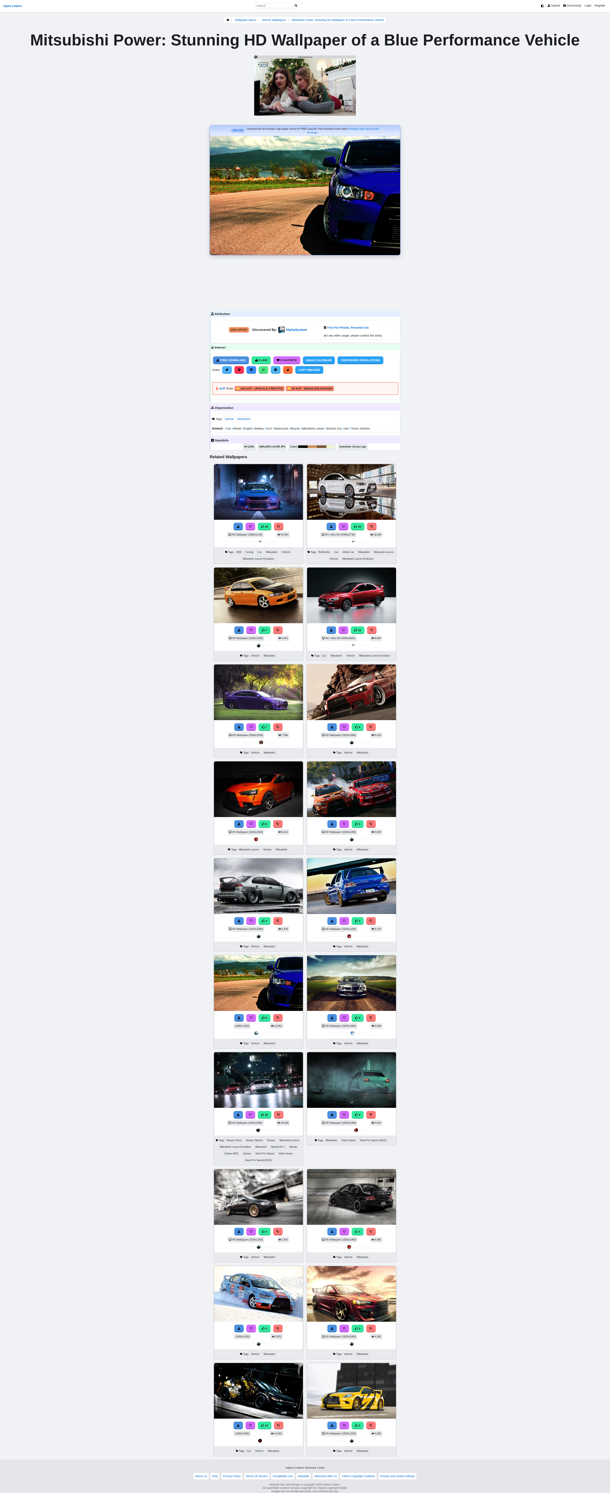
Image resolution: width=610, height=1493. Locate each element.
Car (228, 428)
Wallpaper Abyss (245, 20)
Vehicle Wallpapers (274, 20)
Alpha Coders (12, 6)
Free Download (232, 360)
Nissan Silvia (234, 1140)
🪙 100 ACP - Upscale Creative (259, 388)
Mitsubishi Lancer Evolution (258, 558)
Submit (555, 5)
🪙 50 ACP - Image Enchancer (309, 388)
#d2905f (312, 446)
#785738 (321, 446)
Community (573, 5)
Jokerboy (362, 1033)
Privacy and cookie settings (397, 1476)
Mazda (293, 1146)
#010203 (303, 446)
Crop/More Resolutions (360, 360)
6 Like (262, 360)
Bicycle (295, 428)
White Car (348, 552)
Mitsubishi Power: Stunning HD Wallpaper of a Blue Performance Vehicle (338, 20)
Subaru (247, 1153)
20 (359, 526)
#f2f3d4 (330, 446)
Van (346, 428)
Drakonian (269, 645)
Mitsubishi (243, 419)
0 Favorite (288, 360)
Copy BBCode (309, 370)
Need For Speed (264, 1153)
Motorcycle (281, 428)
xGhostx (269, 542)
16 (359, 630)
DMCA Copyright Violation (358, 1476)
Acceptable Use (283, 1476)
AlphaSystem (296, 329)
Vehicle (286, 552)
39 (266, 526)
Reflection (324, 552)
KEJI (362, 1130)
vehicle (229, 419)
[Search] (296, 6)
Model (237, 428)
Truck (354, 428)
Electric (364, 428)
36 (266, 1114)
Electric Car (333, 428)
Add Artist (238, 329)
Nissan (271, 1140)
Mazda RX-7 (278, 1146)
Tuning (249, 552)
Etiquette (303, 1476)
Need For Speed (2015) (258, 1160)
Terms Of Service (257, 1476)
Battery (259, 428)
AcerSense (269, 1130)
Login (587, 5)
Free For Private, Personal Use (348, 327)
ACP (222, 388)
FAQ (215, 1476)
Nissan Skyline (254, 1140)
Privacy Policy (232, 1476)
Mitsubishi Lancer (313, 428)
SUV (269, 428)
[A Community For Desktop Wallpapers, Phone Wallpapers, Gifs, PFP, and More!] (227, 20)
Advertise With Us (325, 1476)
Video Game (285, 1153)
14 (266, 1425)
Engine (247, 428)
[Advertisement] (305, 282)
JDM (238, 552)
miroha (269, 742)
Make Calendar (319, 360)
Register (600, 5)
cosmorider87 (269, 839)
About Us (201, 1476)
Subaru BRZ (231, 1153)
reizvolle (269, 1440)
